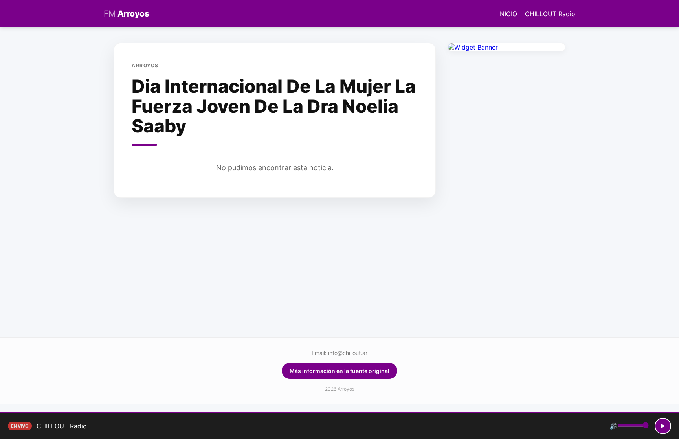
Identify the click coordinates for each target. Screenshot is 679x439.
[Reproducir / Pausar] (663, 426)
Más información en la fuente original (339, 370)
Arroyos (126, 13)
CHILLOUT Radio (550, 14)
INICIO (507, 14)
